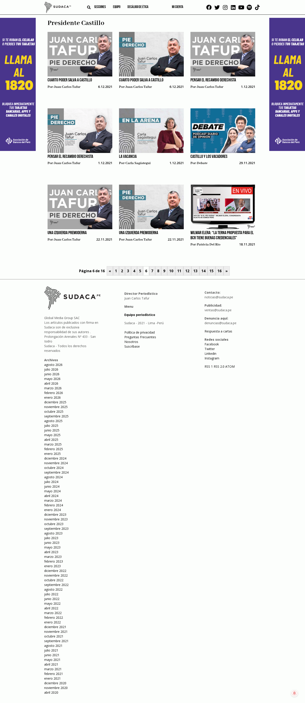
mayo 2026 (52, 379)
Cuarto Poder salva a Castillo (70, 80)
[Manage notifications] (294, 693)
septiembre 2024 (56, 472)
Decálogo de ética (137, 7)
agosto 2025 (53, 421)
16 (219, 270)
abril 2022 (51, 608)
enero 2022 (52, 622)
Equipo (116, 7)
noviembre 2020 (56, 688)
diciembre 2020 (55, 683)
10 (171, 270)
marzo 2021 (53, 669)
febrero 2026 (53, 393)
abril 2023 (51, 552)
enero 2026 (52, 397)
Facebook (212, 344)
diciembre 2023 (55, 514)
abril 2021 (51, 664)
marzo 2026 (53, 388)
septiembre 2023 (56, 528)
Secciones (100, 7)
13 (195, 270)
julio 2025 (51, 425)
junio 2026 (51, 374)
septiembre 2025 (56, 416)
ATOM (230, 366)
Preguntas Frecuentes (140, 337)
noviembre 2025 (56, 407)
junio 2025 (51, 430)
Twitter (210, 349)
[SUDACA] (57, 8)
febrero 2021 (53, 674)
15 (211, 270)
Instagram (212, 358)
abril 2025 (51, 439)
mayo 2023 (52, 547)
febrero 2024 (53, 505)
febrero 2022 (53, 617)
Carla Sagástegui (138, 163)
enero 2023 (52, 566)
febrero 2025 (53, 449)
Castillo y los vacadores (208, 157)
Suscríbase (132, 346)
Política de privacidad (139, 332)
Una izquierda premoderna (67, 233)
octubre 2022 (53, 580)
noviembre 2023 (56, 519)
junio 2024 (51, 486)
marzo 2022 (53, 613)
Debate (202, 163)
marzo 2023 (53, 557)
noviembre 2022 (56, 575)
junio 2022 (51, 599)
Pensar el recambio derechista (213, 80)
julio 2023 (51, 538)
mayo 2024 (52, 491)
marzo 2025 (53, 444)
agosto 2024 (53, 477)
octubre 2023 (53, 524)
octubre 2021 (53, 636)
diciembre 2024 (55, 458)
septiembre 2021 (56, 641)
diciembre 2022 (55, 571)
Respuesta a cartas (218, 331)
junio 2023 (51, 542)
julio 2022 (51, 594)
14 (203, 270)
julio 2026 (51, 369)
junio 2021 (51, 655)
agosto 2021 (53, 645)
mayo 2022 (52, 603)
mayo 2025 (52, 435)
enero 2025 (52, 453)
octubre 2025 (53, 411)
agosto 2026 (53, 365)
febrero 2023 (53, 561)
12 (187, 270)
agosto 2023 (53, 533)
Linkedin (210, 353)
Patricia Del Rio (208, 245)
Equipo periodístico (139, 315)
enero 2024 (52, 510)
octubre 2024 (53, 468)
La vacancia (128, 157)
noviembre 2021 (56, 631)
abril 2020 (51, 692)
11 (179, 270)
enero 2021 (52, 678)
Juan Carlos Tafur (67, 87)
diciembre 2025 (55, 402)
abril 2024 (51, 496)
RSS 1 (209, 366)
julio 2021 (51, 650)
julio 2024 (51, 482)
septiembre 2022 (56, 585)
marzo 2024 (53, 500)
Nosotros (131, 342)
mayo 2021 (52, 660)
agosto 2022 (53, 589)
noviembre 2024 (56, 463)
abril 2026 (51, 383)
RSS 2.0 (219, 366)
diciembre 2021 (55, 627)
